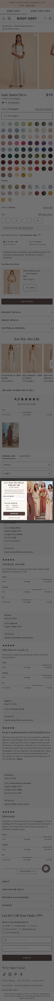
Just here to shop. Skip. (14, 517)
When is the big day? (8, 496)
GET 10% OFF (14, 513)
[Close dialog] (51, 483)
